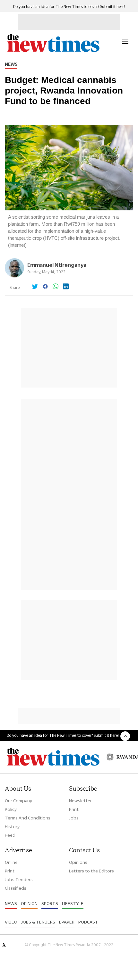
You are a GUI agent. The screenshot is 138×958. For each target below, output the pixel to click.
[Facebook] (45, 287)
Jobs (74, 817)
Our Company (18, 800)
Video (11, 921)
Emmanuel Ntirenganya (56, 265)
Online (11, 862)
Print (74, 809)
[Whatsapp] (55, 287)
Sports (49, 903)
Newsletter (80, 800)
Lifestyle (72, 903)
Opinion (29, 903)
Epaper (66, 921)
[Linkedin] (66, 287)
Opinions (78, 862)
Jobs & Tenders (38, 921)
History (12, 826)
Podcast (88, 921)
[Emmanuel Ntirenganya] (14, 275)
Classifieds (15, 888)
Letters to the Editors (91, 870)
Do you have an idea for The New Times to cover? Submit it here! (69, 6)
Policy (11, 809)
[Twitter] (35, 287)
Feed (10, 835)
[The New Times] (53, 51)
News (11, 64)
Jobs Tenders (19, 879)
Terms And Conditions (27, 817)
